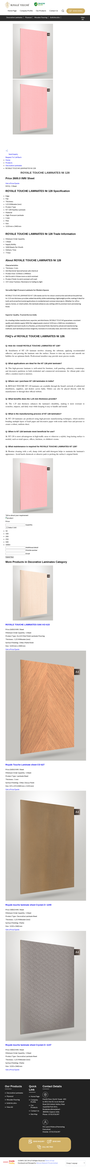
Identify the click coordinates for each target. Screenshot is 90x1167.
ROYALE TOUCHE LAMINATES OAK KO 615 (27, 624)
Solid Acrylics (55, 17)
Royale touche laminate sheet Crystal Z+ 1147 (28, 1045)
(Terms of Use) (49, 1160)
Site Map (34, 1114)
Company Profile (26, 11)
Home (7, 160)
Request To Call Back (13, 157)
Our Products (41, 11)
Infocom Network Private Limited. (47, 1163)
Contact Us (53, 11)
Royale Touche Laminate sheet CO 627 (25, 765)
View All (83, 18)
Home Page (12, 11)
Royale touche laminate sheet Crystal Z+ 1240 (28, 905)
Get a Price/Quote (12, 183)
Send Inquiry (13, 154)
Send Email (78, 11)
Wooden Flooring (40, 17)
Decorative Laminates (14, 17)
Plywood (28, 17)
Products (8, 163)
